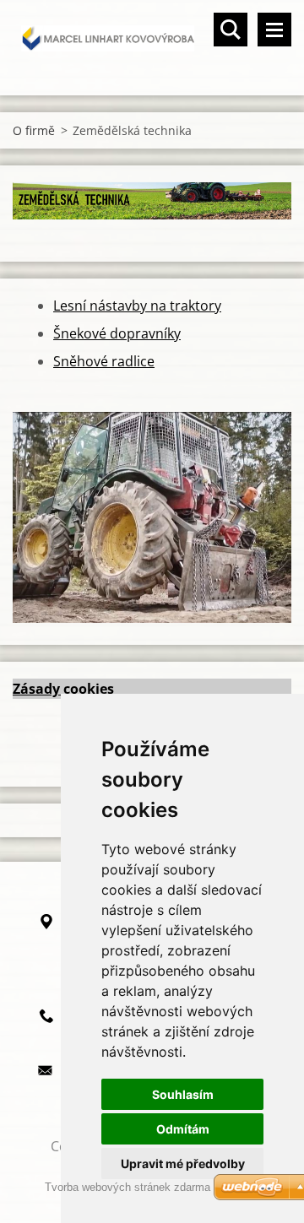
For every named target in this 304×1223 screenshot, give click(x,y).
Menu (274, 29)
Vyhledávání (230, 29)
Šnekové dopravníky (117, 333)
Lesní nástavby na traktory (137, 305)
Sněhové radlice (104, 361)
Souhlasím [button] (183, 1094)
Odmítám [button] (182, 1129)
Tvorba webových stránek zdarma (127, 1187)
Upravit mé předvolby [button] (183, 1163)
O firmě (34, 130)
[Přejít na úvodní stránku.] (152, 37)
